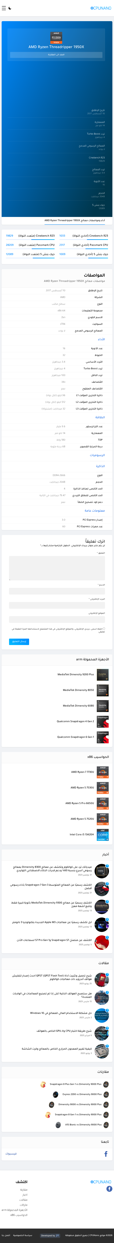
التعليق (101, 553)
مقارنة (23, 1190)
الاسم (101, 585)
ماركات (23, 1205)
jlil (57, 1235)
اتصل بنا (6, 1236)
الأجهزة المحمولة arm (14, 1210)
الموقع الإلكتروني (96, 613)
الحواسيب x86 (18, 1215)
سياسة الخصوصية (22, 1236)
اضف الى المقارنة (56, 55)
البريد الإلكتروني (97, 599)
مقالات (23, 1200)
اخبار (25, 1195)
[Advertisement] (56, 84)
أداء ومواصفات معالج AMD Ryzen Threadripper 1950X (75, 220)
